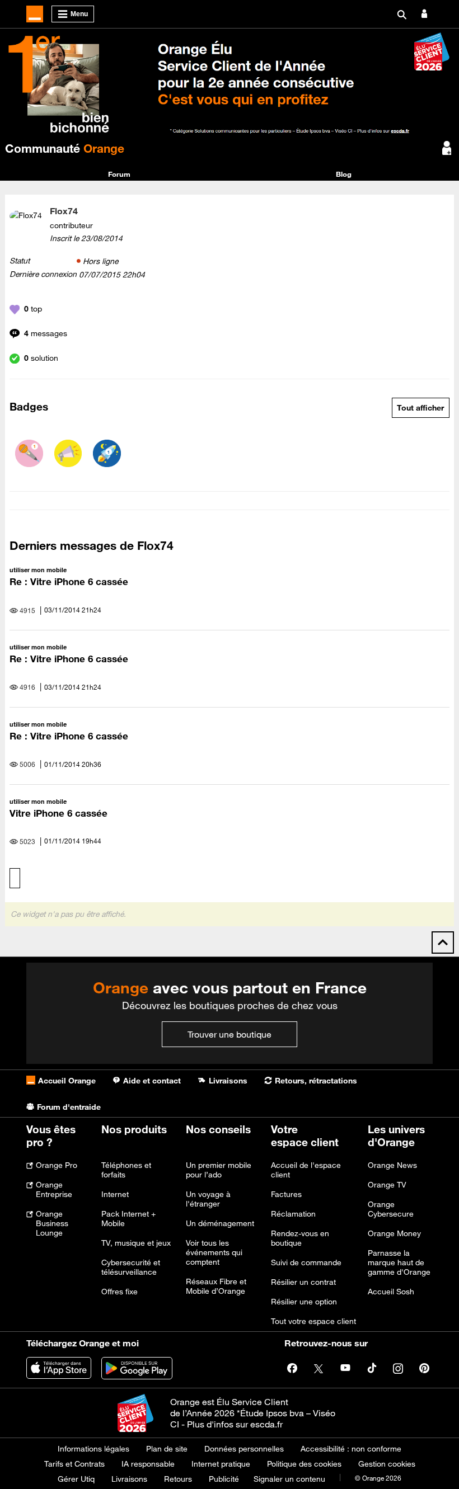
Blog (344, 173)
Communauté (64, 148)
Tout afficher (420, 408)
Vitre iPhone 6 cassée (58, 813)
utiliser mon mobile (38, 570)
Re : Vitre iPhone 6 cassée (69, 582)
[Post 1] (29, 454)
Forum (119, 173)
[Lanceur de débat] (68, 454)
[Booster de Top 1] (107, 454)
